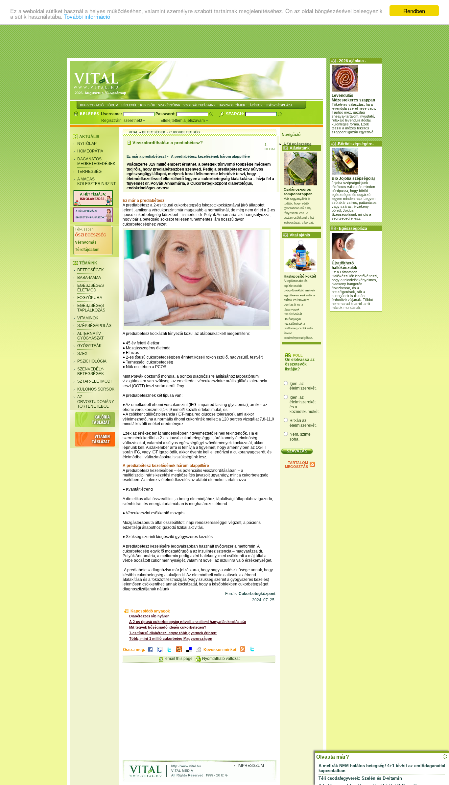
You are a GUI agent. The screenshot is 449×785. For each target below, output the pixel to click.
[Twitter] (169, 652)
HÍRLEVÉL (129, 105)
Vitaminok (87, 318)
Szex (82, 353)
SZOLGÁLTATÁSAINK (199, 105)
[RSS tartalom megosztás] (242, 652)
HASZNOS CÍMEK (232, 105)
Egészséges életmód (90, 287)
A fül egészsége (297, 144)
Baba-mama (89, 277)
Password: (166, 114)
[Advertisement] (224, 41)
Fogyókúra (89, 297)
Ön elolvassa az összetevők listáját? (300, 364)
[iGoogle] (159, 652)
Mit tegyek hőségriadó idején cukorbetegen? (167, 627)
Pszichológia (91, 361)
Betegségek (90, 270)
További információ (87, 17)
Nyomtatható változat (221, 658)
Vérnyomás (86, 242)
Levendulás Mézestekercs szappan (353, 97)
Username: (112, 114)
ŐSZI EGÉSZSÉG (90, 235)
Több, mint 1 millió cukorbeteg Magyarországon (170, 638)
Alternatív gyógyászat (90, 335)
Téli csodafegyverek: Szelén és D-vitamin (360, 778)
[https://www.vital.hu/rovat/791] (93, 204)
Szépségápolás (94, 325)
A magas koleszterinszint (96, 181)
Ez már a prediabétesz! (146, 156)
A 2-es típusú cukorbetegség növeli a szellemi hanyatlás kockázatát (187, 622)
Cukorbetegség (184, 132)
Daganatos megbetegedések (96, 161)
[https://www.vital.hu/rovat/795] (93, 221)
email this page (179, 658)
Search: (235, 114)
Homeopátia (90, 151)
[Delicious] (189, 652)
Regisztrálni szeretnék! (122, 120)
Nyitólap (87, 143)
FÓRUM (112, 105)
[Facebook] (150, 652)
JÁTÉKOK (255, 105)
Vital (133, 132)
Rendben (414, 11)
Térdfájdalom (87, 249)
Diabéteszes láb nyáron (149, 616)
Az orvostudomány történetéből (95, 401)
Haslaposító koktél (300, 276)
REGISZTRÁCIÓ (92, 105)
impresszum (251, 765)
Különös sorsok (95, 389)
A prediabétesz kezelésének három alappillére (210, 156)
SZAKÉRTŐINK (169, 105)
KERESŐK (147, 105)
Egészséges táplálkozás (91, 307)
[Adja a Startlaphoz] (179, 652)
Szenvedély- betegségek (90, 371)
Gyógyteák (89, 345)
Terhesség (89, 171)
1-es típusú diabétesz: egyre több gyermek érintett (173, 633)
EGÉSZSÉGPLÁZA (279, 105)
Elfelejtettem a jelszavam (183, 120)
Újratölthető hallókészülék (344, 265)
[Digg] (198, 652)
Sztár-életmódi (94, 381)
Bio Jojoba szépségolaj (353, 178)
